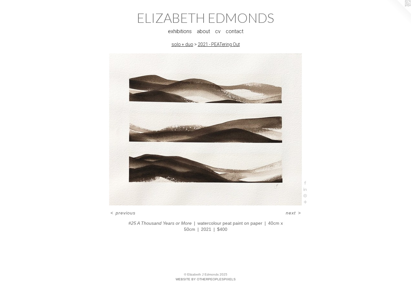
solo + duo (182, 44)
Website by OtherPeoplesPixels (206, 279)
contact (234, 31)
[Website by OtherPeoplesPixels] (398, 13)
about (203, 31)
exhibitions (180, 31)
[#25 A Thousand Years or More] (205, 129)
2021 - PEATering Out (219, 44)
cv (218, 31)
